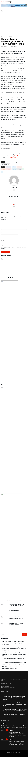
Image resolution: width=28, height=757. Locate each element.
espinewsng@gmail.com (14, 156)
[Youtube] (17, 754)
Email (2, 235)
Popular (8, 600)
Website (2, 240)
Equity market (21, 162)
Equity (15, 162)
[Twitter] (13, 754)
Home (2, 33)
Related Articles (13, 196)
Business (7, 33)
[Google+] (15, 754)
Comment (3, 219)
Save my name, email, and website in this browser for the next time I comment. (14, 248)
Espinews (5, 46)
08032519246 (13, 157)
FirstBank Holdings (6, 164)
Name (2, 230)
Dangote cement (9, 162)
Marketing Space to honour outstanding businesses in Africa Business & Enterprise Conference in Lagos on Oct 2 (14, 648)
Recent (20, 600)
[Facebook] (11, 754)
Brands (11, 730)
